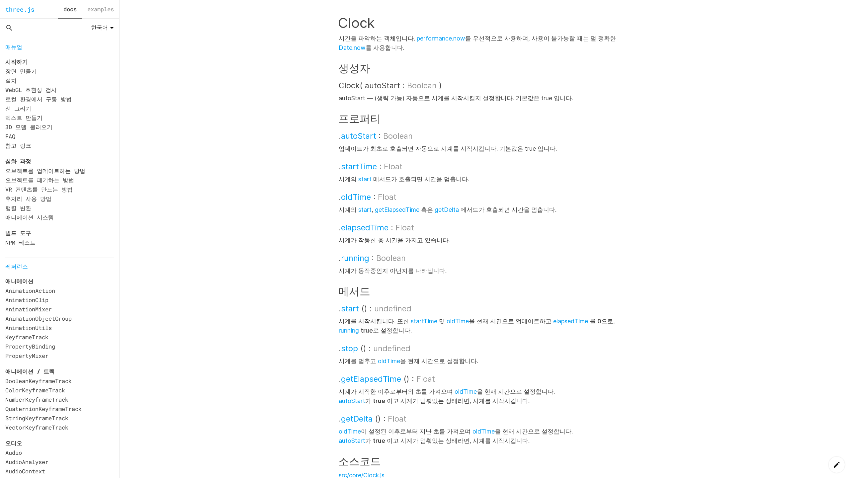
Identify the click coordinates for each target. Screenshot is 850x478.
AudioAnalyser (26, 462)
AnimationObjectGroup (38, 318)
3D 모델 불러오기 (28, 127)
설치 (11, 80)
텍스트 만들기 (23, 117)
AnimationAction (30, 290)
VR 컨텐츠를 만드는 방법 (39, 189)
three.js (20, 9)
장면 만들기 (21, 71)
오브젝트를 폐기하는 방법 (39, 180)
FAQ (10, 136)
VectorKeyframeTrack (36, 427)
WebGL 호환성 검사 (31, 90)
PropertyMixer (26, 355)
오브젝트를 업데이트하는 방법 (45, 171)
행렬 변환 (18, 208)
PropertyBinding (30, 346)
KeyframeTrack (26, 337)
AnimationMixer (28, 309)
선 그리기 (18, 108)
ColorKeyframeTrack (35, 390)
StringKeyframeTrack (36, 418)
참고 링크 (18, 145)
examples (100, 9)
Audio (13, 452)
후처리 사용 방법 (28, 198)
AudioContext (25, 471)
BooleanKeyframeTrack (38, 381)
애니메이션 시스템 (29, 217)
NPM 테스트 (20, 242)
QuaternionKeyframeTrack (43, 409)
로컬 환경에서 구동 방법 (38, 99)
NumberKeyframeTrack (36, 399)
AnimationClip (26, 300)
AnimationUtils (28, 328)
